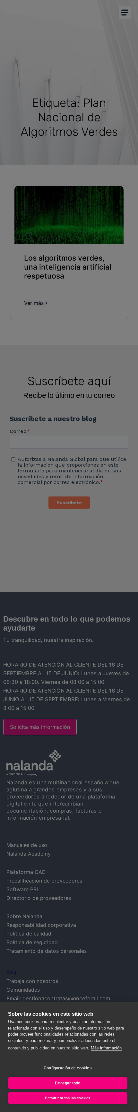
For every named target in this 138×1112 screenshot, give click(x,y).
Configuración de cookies (68, 1068)
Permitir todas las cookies (67, 1098)
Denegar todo (67, 1083)
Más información (106, 1048)
